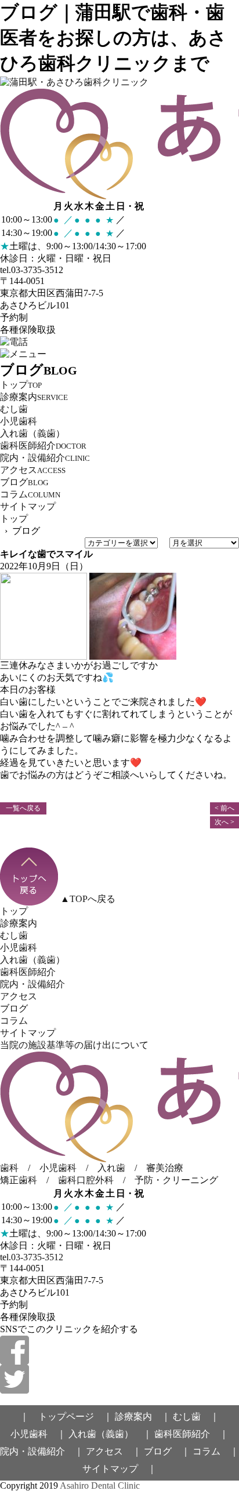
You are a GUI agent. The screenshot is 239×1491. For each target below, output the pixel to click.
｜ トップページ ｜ (66, 1416)
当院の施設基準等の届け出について (74, 1045)
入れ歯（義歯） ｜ (110, 1434)
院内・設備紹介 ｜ (42, 1451)
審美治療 (164, 1168)
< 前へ (224, 808)
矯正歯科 (18, 1180)
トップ (14, 518)
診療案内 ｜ (143, 1416)
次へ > (224, 822)
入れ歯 (111, 1168)
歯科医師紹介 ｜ (191, 1434)
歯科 (9, 1168)
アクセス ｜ (114, 1451)
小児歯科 (58, 1168)
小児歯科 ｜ (38, 1434)
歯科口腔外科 (86, 1180)
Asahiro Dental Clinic (100, 1485)
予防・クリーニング (176, 1180)
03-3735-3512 (37, 1257)
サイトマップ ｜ (119, 1469)
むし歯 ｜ (196, 1416)
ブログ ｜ (167, 1451)
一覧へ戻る (23, 808)
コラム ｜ (216, 1451)
